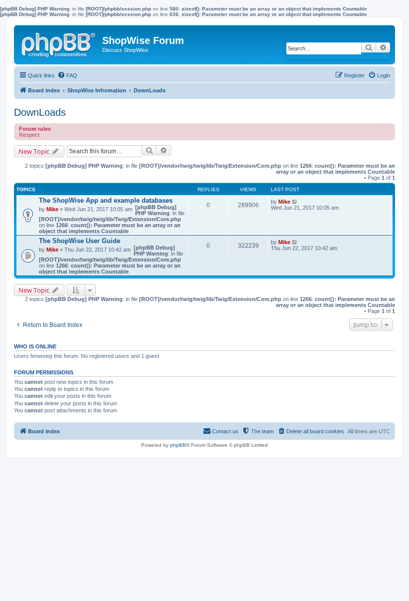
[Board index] (59, 42)
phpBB (178, 445)
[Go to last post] (295, 201)
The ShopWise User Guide (79, 241)
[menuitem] (67, 75)
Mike (52, 209)
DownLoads (40, 112)
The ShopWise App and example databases (106, 200)
